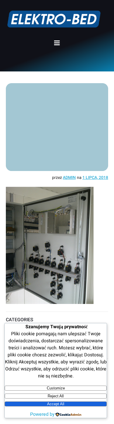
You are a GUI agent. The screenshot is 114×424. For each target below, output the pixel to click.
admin (69, 178)
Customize (56, 388)
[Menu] (57, 43)
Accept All (55, 404)
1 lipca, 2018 (95, 178)
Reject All (56, 396)
